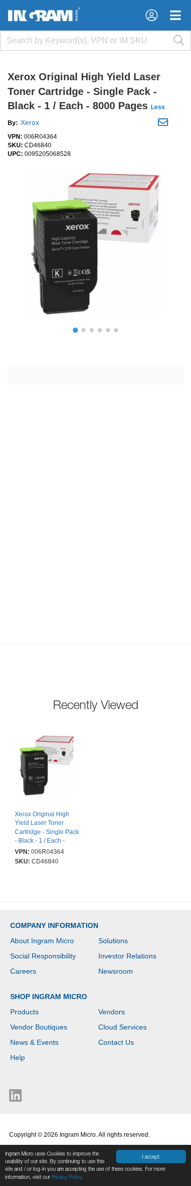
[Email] (164, 123)
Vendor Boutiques (38, 1027)
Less (158, 107)
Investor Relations (127, 956)
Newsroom (115, 971)
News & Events (34, 1042)
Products (24, 1012)
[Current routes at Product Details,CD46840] (47, 767)
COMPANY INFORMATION (54, 925)
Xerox (29, 122)
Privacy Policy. (67, 1177)
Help (17, 1057)
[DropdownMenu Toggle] (175, 15)
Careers (23, 971)
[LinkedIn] (15, 1098)
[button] (151, 15)
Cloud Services (122, 1027)
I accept (150, 1156)
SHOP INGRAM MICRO (48, 996)
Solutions (113, 941)
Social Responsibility (43, 956)
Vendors (111, 1012)
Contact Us (116, 1042)
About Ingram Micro (42, 941)
